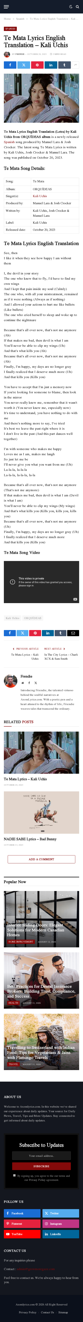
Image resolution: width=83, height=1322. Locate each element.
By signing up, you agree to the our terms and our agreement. (43, 1178)
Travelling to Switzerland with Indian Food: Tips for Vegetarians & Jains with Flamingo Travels (41, 1052)
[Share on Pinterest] (37, 65)
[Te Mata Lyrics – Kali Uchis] (41, 753)
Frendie (20, 54)
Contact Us (47, 1312)
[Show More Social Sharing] (75, 65)
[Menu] (6, 7)
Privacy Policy (37, 1180)
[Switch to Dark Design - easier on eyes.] (70, 6)
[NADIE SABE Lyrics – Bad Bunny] (41, 812)
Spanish (10, 28)
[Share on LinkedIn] (51, 65)
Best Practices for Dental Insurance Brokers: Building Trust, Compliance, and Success (41, 991)
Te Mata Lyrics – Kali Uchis (25, 656)
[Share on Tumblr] (64, 65)
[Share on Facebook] (10, 65)
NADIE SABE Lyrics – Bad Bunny (30, 839)
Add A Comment (41, 859)
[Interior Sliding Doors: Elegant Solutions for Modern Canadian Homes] (41, 919)
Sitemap (63, 1312)
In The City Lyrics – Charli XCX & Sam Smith (61, 656)
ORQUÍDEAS (33, 618)
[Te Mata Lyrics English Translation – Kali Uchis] (41, 98)
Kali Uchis (40, 196)
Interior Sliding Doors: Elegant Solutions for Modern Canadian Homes (35, 930)
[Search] (77, 7)
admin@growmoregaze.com (36, 1269)
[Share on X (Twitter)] (23, 65)
